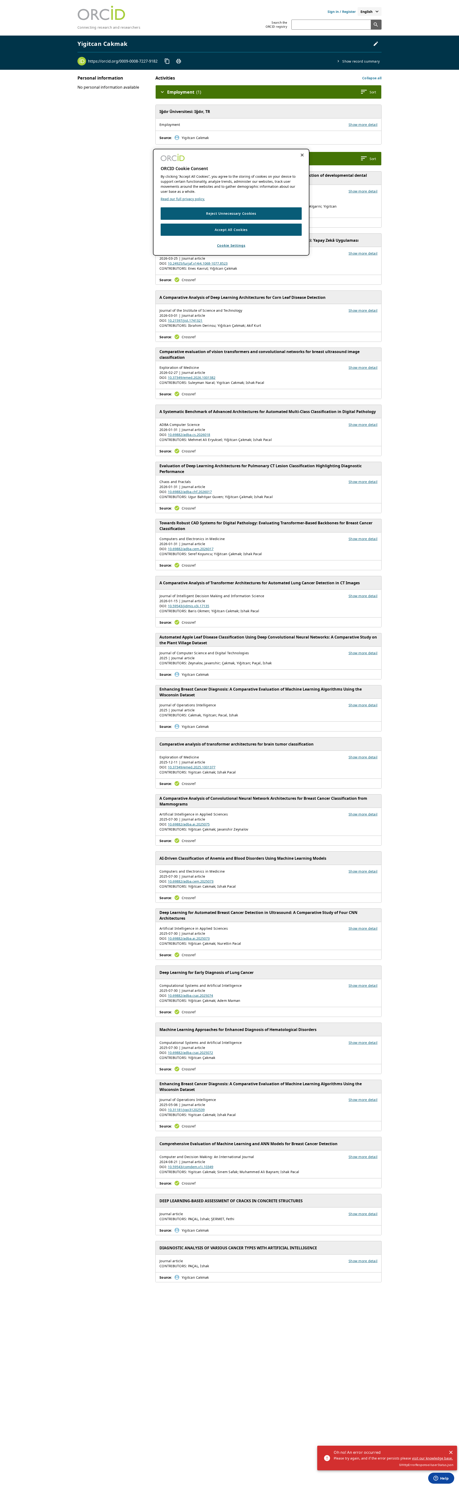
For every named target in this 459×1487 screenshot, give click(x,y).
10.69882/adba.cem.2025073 (190, 881)
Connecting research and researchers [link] (108, 27)
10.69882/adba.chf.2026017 (190, 491)
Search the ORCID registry (276, 25)
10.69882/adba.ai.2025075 (189, 824)
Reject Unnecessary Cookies (231, 213)
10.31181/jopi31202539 (186, 1109)
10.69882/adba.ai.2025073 (189, 938)
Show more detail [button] (363, 124)
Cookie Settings (231, 245)
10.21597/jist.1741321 (185, 320)
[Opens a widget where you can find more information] (441, 1479)
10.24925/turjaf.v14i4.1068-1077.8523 (198, 263)
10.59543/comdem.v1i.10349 (190, 1167)
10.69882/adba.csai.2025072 (190, 1052)
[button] (372, 78)
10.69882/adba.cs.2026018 (189, 434)
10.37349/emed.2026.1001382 (191, 377)
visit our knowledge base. (432, 1458)
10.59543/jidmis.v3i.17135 (188, 606)
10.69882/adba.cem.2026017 (190, 549)
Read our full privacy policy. (183, 199)
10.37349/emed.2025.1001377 (191, 767)
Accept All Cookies (231, 229)
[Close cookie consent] (302, 155)
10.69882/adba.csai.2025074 (190, 995)
